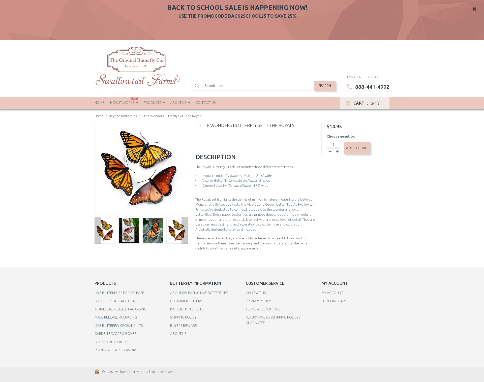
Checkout (374, 77)
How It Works (123, 101)
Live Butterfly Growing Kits (119, 326)
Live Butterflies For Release (119, 293)
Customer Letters (186, 301)
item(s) (366, 103)
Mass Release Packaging (116, 317)
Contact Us (206, 103)
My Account (332, 293)
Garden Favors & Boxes (115, 334)
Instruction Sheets (186, 309)
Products (153, 103)
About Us (178, 103)
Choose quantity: (341, 136)
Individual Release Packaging (120, 309)
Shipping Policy (183, 317)
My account (354, 77)
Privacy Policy (258, 301)
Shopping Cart (334, 301)
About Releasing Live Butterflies (199, 293)
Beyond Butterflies (123, 116)
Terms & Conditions (263, 309)
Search (324, 86)
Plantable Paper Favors (116, 350)
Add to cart (357, 148)
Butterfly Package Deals (116, 301)
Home (100, 103)
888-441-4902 (372, 87)
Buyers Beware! (184, 326)
